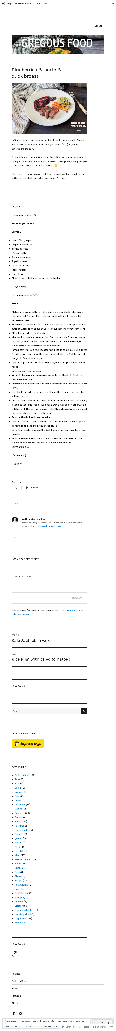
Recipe (18, 880)
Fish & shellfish (23, 829)
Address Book (19, 981)
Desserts (20, 812)
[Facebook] (14, 1013)
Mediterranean (23, 859)
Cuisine (18, 808)
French (18, 834)
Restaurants (21, 884)
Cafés (18, 796)
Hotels (18, 842)
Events (18, 821)
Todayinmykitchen (24, 909)
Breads (18, 791)
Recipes (16, 973)
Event (18, 817)
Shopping (20, 897)
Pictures (16, 995)
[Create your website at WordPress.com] (58, 3)
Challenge (20, 804)
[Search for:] (46, 711)
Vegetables (21, 918)
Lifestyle (19, 850)
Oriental (19, 867)
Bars (17, 783)
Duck (14, 537)
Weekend (20, 922)
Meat (17, 855)
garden (18, 838)
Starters (19, 905)
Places (18, 876)
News (18, 863)
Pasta (18, 871)
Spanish (19, 901)
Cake (17, 800)
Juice (17, 846)
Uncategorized (23, 914)
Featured (19, 825)
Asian (18, 779)
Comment (77, 598)
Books (18, 787)
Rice (17, 888)
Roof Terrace (22, 893)
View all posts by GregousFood (47, 526)
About (15, 1003)
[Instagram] (15, 953)
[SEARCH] (84, 711)
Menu (98, 25)
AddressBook (22, 775)
